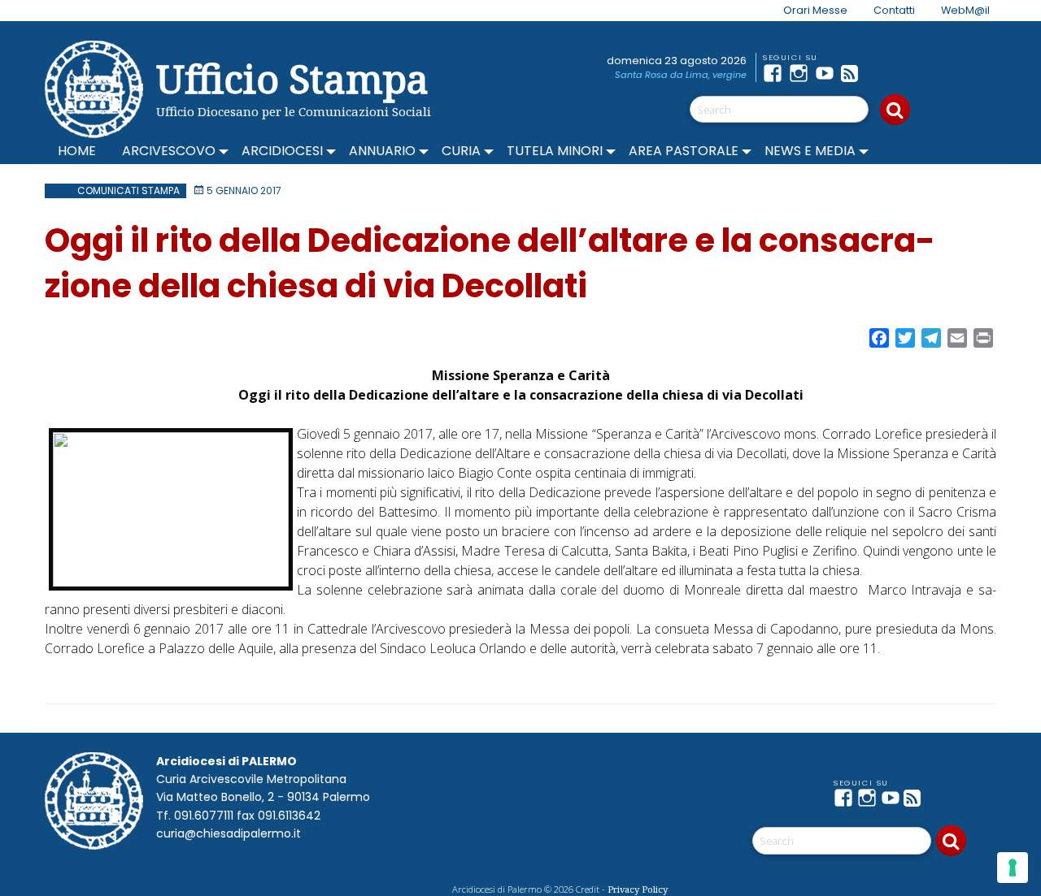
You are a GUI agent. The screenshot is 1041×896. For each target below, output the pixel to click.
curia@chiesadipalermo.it (228, 833)
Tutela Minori (555, 150)
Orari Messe (815, 10)
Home (77, 150)
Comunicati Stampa (128, 190)
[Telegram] (880, 73)
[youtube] (828, 73)
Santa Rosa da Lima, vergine (681, 74)
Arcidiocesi (282, 150)
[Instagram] (802, 73)
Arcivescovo (169, 150)
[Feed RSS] (854, 73)
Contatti (894, 10)
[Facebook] (776, 73)
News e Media (810, 150)
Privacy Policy (638, 889)
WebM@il (965, 10)
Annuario (382, 150)
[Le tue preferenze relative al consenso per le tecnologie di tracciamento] (1012, 867)
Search (895, 109)
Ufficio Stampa (292, 78)
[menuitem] (805, 10)
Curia (461, 150)
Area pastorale (683, 150)
